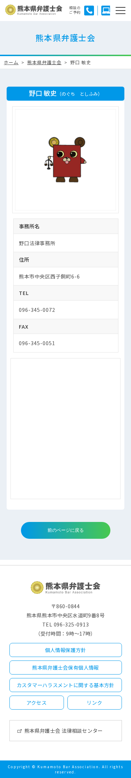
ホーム (11, 62)
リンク (94, 702)
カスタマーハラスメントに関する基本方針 (66, 685)
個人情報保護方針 (65, 649)
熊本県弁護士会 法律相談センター (63, 730)
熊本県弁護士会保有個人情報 (65, 667)
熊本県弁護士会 (44, 62)
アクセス (37, 702)
